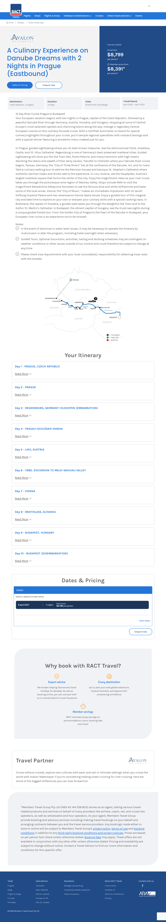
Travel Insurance (71, 894)
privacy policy (101, 828)
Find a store (110, 885)
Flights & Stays (52, 15)
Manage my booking (73, 885)
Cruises (99, 15)
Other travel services (118, 15)
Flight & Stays (14, 894)
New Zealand (42, 890)
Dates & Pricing (19, 85)
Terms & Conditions (114, 894)
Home (10, 23)
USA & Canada (42, 902)
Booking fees (93, 837)
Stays (37, 15)
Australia (40, 885)
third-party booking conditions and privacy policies (90, 833)
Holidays (21, 23)
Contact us (110, 890)
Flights (27, 15)
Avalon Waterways (36, 23)
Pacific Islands (42, 894)
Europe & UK (42, 898)
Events (139, 15)
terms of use (120, 828)
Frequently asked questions (77, 890)
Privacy (108, 898)
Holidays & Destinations (76, 15)
